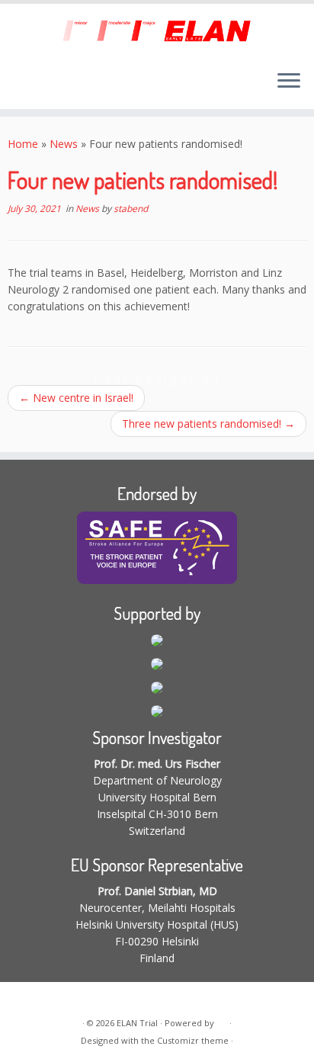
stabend (131, 208)
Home (23, 143)
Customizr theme (193, 1040)
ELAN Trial (137, 1023)
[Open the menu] (288, 81)
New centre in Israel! (76, 397)
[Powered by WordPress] (221, 1020)
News (64, 143)
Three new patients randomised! (208, 423)
